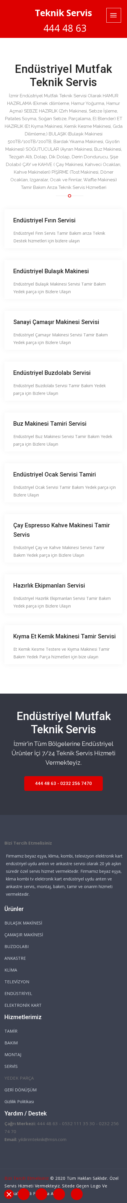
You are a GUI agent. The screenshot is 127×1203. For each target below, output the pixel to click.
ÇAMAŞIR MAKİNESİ (23, 934)
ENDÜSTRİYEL (18, 993)
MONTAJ (12, 1054)
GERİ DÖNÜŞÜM (20, 1090)
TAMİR (10, 1031)
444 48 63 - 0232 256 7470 (63, 783)
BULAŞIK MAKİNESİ (23, 923)
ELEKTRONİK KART (23, 1005)
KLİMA (10, 970)
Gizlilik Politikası (19, 1101)
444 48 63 (65, 28)
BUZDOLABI (16, 946)
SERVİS (11, 1066)
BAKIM (11, 1043)
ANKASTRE (15, 958)
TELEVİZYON (16, 981)
